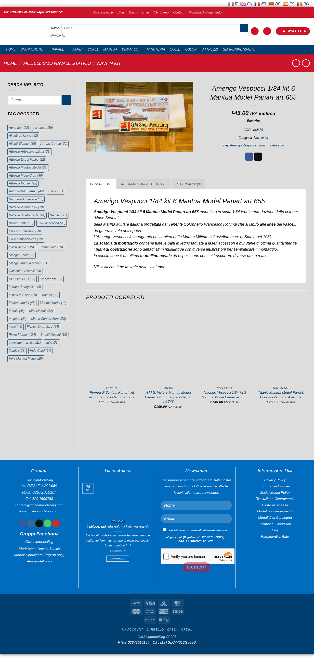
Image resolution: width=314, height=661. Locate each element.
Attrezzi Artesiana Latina (29, 151)
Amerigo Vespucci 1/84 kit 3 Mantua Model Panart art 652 (224, 394)
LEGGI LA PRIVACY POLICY (195, 541)
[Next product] (296, 63)
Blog (121, 12)
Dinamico (130, 49)
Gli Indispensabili (239, 49)
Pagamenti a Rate (275, 536)
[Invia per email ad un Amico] (258, 157)
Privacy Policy (275, 480)
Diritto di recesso (275, 505)
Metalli (17, 311)
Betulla (58, 215)
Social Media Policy (275, 492)
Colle (175, 49)
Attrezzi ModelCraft (26, 175)
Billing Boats (21, 223)
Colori (191, 49)
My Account (132, 629)
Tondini (17, 350)
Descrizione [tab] (101, 184)
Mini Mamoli (41, 311)
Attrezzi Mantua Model (28, 167)
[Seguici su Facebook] (22, 523)
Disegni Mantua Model (28, 263)
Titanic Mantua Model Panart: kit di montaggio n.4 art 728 (281, 394)
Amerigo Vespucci (243, 145)
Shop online (32, 49)
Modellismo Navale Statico (57, 63)
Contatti (178, 12)
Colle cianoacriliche (26, 239)
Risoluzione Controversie (275, 499)
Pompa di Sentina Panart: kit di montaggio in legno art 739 (111, 394)
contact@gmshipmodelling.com (39, 505)
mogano (17, 319)
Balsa (55, 191)
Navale (58, 49)
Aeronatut (19, 128)
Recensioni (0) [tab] (188, 184)
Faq (275, 530)
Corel (93, 49)
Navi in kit (109, 63)
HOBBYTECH (22, 279)
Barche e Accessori (26, 199)
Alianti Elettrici (22, 143)
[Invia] (244, 28)
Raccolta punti (102, 12)
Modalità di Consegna (275, 517)
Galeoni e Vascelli (25, 271)
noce (15, 326)
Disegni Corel (21, 255)
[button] (255, 31)
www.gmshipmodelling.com (39, 511)
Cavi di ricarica (51, 223)
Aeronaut (43, 128)
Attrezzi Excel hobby (27, 159)
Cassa (172, 629)
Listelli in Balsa (23, 295)
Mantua (110, 49)
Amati (78, 49)
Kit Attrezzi (51, 279)
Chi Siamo (161, 12)
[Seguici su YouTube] (56, 523)
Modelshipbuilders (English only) (39, 555)
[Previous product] (306, 63)
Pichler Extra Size (43, 326)
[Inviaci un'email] (39, 523)
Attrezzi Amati (53, 143)
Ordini (186, 629)
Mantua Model (22, 303)
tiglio (51, 342)
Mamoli (49, 295)
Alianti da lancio (23, 135)
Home (11, 49)
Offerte (58, 35)
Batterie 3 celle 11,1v (27, 215)
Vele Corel (40, 350)
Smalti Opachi (53, 335)
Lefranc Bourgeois (25, 287)
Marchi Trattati (139, 12)
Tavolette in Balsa (25, 342)
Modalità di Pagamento (205, 12)
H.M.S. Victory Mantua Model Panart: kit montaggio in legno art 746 (168, 396)
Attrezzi (210, 49)
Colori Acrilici (21, 247)
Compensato (51, 247)
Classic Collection (25, 231)
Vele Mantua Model (26, 358)
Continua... (118, 558)
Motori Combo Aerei (48, 319)
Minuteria (156, 49)
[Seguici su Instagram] (31, 523)
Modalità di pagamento (275, 511)
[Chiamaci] (47, 523)
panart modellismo (271, 145)
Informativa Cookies (275, 486)
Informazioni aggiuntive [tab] (144, 184)
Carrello (155, 629)
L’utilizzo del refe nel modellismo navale (118, 527)
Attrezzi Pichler (23, 183)
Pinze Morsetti (22, 335)
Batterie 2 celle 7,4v (26, 207)
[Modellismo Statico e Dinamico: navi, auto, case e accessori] (22, 31)
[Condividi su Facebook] (249, 157)
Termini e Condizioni (275, 524)
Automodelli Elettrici (26, 191)
